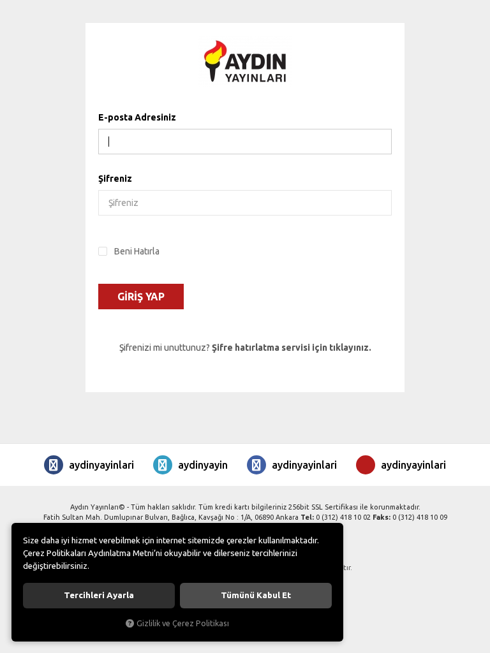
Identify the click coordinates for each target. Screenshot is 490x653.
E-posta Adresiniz (137, 117)
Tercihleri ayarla (99, 595)
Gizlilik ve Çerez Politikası (183, 623)
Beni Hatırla (137, 251)
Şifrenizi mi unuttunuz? (245, 347)
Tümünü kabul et (256, 595)
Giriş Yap (141, 296)
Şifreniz (115, 178)
